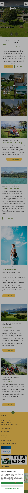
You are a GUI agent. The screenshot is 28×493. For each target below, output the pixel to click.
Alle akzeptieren (11, 482)
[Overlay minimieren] (22, 471)
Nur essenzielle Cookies (12, 485)
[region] (12, 476)
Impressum (17, 491)
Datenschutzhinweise (9, 491)
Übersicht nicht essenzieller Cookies (12, 488)
